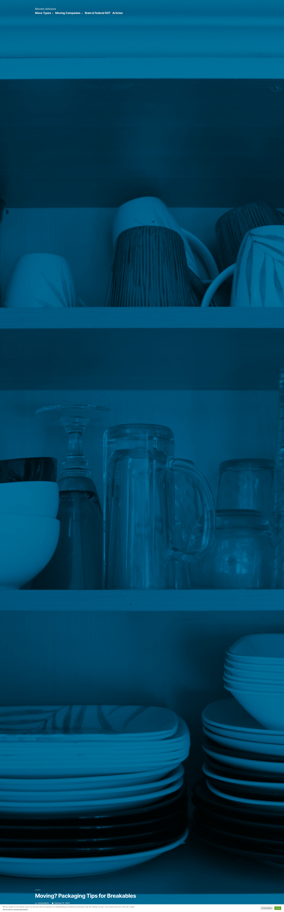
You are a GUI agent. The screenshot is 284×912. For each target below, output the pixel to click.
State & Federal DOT (98, 13)
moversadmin (43, 903)
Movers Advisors (45, 9)
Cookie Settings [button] (266, 908)
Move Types (43, 13)
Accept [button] (278, 908)
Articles (117, 13)
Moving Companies (67, 13)
